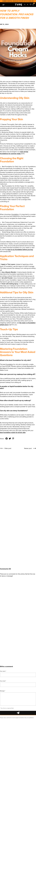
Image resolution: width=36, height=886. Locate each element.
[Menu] (4, 5)
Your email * (3, 681)
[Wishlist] (30, 5)
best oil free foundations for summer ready (14, 152)
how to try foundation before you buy (20, 249)
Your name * (3, 671)
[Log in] (27, 5)
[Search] (24, 5)
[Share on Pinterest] (13, 438)
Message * (2, 690)
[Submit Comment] (18, 713)
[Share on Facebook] (6, 438)
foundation (15, 214)
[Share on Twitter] (10, 438)
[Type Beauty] (18, 4)
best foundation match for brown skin (13, 432)
